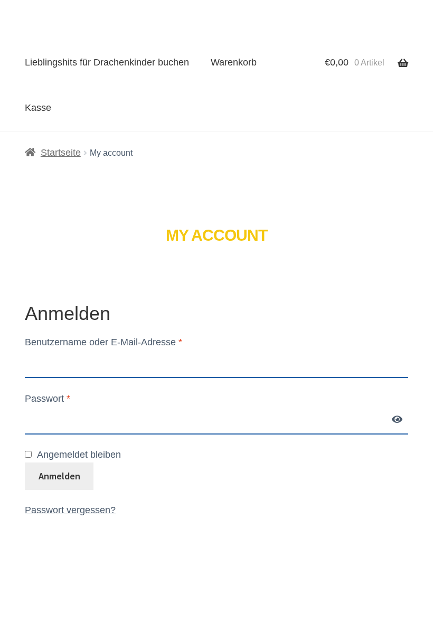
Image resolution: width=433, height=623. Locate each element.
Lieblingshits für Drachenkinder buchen (107, 62)
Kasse (38, 107)
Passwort (47, 398)
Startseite (61, 152)
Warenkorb (234, 62)
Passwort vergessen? (70, 510)
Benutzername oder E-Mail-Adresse (103, 342)
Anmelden (59, 476)
